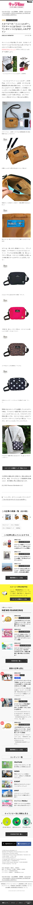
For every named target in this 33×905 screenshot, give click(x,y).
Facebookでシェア (25, 843)
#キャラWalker (15, 525)
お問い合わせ (27, 883)
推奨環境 (21, 883)
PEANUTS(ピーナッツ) (9, 49)
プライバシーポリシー (12, 883)
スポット (21, 902)
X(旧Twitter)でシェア (10, 843)
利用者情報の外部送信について (19, 887)
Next (30, 517)
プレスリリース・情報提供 (8, 885)
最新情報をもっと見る (16, 577)
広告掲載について (26, 885)
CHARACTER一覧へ (16, 834)
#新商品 (18, 528)
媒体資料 (18, 885)
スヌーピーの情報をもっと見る (19, 599)
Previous (3, 517)
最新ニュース (5, 902)
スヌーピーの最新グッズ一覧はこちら (16, 468)
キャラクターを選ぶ (28, 903)
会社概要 (7, 887)
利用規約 (3, 883)
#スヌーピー (6, 525)
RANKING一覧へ (16, 661)
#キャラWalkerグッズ (8, 528)
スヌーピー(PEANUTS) (12, 20)
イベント (13, 902)
